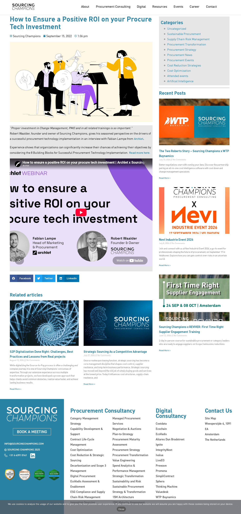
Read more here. (139, 152)
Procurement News (179, 55)
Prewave (161, 466)
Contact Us (218, 411)
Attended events (177, 76)
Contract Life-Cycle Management (82, 442)
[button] (21, 278)
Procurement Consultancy (102, 411)
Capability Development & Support (86, 431)
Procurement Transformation (186, 44)
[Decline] (237, 507)
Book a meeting (32, 431)
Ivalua (159, 455)
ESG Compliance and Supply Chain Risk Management (87, 494)
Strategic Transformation (127, 476)
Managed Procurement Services (126, 421)
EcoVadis (161, 434)
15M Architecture (123, 497)
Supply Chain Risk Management (188, 39)
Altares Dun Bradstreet (170, 439)
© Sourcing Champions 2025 (22, 449)
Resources (159, 6)
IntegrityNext (164, 450)
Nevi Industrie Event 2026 (176, 239)
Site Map (210, 418)
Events (178, 6)
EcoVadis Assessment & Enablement (85, 484)
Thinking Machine (166, 487)
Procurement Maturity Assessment (126, 442)
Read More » (15, 389)
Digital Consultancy (171, 413)
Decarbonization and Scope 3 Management (88, 468)
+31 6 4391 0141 (18, 455)
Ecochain (161, 429)
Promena (161, 471)
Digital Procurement (82, 476)
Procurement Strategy (181, 49)
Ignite (159, 445)
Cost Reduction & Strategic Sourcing (87, 457)
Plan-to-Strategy (122, 434)
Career (194, 6)
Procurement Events (180, 60)
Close (121, 509)
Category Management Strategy (84, 421)
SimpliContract (165, 476)
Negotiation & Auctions (126, 429)
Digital (141, 6)
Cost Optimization (179, 70)
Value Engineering (123, 460)
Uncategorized (176, 28)
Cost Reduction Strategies (184, 65)
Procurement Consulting (113, 6)
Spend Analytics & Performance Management (128, 468)
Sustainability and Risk (126, 481)
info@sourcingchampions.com (24, 443)
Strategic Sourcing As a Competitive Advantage (115, 351)
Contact (211, 6)
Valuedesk (162, 492)
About (85, 6)
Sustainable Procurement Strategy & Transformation (129, 489)
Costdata (161, 424)
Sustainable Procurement (184, 34)
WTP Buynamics (166, 497)
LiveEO (160, 460)
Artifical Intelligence (180, 81)
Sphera (160, 481)
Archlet (138, 138)
